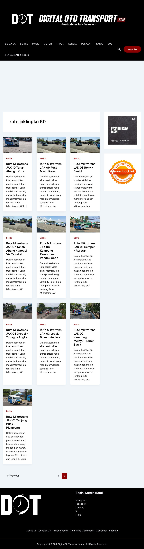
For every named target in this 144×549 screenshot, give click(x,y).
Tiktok (79, 514)
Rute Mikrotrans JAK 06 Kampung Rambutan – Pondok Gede (51, 251)
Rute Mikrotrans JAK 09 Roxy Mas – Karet (51, 167)
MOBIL (35, 43)
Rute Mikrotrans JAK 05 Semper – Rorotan (84, 247)
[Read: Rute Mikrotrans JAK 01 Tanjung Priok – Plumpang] (17, 397)
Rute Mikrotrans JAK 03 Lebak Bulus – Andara (51, 333)
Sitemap (113, 530)
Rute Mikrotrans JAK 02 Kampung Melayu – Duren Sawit (84, 337)
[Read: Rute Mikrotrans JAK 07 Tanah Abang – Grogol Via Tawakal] (17, 224)
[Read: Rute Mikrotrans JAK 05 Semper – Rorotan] (85, 224)
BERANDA (10, 43)
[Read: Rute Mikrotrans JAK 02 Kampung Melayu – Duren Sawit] (85, 310)
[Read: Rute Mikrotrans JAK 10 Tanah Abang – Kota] (17, 144)
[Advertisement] (72, 81)
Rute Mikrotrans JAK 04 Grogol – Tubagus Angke (17, 333)
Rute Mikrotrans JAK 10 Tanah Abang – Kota (17, 167)
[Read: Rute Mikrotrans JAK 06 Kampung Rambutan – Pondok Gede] (51, 224)
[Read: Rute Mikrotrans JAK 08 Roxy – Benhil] (85, 144)
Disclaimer (101, 530)
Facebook (81, 503)
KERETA (72, 43)
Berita (9, 158)
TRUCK (60, 43)
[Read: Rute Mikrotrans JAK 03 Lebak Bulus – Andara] (51, 310)
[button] (119, 49)
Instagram (81, 500)
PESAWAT (86, 43)
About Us (31, 530)
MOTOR (48, 43)
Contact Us (45, 530)
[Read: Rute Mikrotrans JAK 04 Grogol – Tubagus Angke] (17, 310)
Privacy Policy (60, 530)
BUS (110, 43)
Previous (12, 475)
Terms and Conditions (82, 530)
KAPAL (99, 43)
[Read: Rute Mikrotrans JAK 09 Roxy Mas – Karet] (51, 144)
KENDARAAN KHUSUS (17, 55)
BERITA (24, 43)
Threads (80, 507)
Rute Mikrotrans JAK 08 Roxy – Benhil (84, 167)
